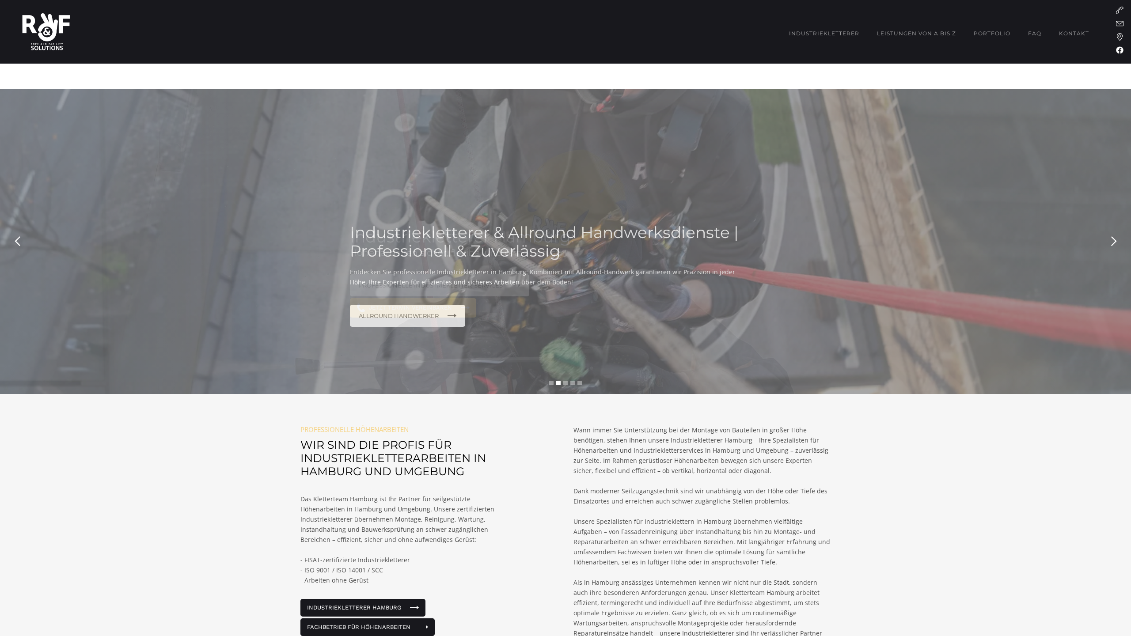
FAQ (1034, 33)
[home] (46, 31)
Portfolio (992, 33)
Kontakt (1074, 33)
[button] (824, 33)
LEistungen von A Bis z (916, 33)
